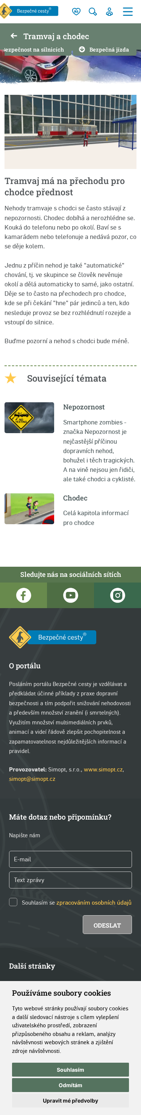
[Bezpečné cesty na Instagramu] (117, 595)
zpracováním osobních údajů (94, 902)
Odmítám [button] (70, 1085)
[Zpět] (14, 36)
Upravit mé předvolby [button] (70, 1100)
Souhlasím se (38, 902)
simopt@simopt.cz (32, 778)
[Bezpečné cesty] (52, 638)
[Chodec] (29, 522)
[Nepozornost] (29, 431)
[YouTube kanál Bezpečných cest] (70, 595)
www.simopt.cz (103, 769)
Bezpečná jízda (109, 49)
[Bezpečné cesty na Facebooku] (23, 595)
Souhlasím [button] (70, 1069)
